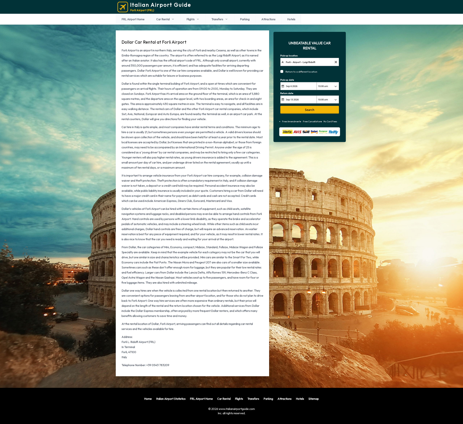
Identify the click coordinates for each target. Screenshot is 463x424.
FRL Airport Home (133, 19)
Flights (190, 19)
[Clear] (336, 62)
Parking (245, 19)
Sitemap (313, 398)
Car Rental (163, 19)
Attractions (268, 19)
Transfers (217, 19)
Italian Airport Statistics (171, 398)
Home (148, 398)
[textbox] (309, 62)
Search (309, 110)
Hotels (291, 19)
